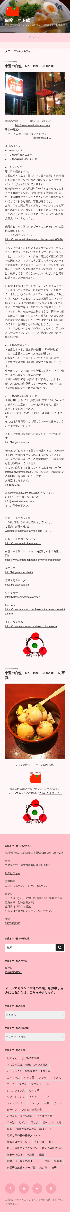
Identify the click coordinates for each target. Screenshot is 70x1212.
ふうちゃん (13, 1077)
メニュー (37, 37)
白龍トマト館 (17, 20)
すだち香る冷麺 (30, 1058)
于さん (35, 1122)
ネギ (46, 1103)
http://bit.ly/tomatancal (17, 442)
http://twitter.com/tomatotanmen (22, 596)
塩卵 (9, 1128)
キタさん (56, 1077)
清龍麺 (30, 1154)
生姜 (47, 1161)
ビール (57, 1103)
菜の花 (43, 1167)
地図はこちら (12, 873)
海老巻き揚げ (14, 1154)
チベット (34, 1096)
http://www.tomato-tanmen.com (32, 125)
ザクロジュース (40, 1083)
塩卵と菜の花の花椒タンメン (23, 1135)
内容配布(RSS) (13, 972)
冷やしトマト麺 (52, 1122)
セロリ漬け (35, 1090)
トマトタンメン (16, 1103)
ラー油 (11, 1122)
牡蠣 (41, 1154)
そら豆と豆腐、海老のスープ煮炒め (27, 1064)
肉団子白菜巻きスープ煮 (21, 1167)
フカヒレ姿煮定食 (32, 1109)
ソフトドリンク (16, 1096)
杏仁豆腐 (39, 1141)
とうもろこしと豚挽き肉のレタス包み (28, 1071)
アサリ (42, 1077)
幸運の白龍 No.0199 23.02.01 (30, 66)
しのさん (12, 1058)
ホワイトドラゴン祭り (19, 1116)
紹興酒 (58, 1161)
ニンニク (34, 1103)
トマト (47, 1096)
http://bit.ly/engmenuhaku (19, 572)
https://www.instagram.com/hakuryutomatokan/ (31, 626)
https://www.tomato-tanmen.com (23, 543)
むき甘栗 (29, 1077)
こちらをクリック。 (50, 793)
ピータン (12, 1109)
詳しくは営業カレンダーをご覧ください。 (29, 910)
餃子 (54, 1167)
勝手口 (9, 967)
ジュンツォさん (16, 1090)
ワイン (23, 1122)
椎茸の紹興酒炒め (52, 1148)
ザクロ (23, 1083)
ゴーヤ (11, 1083)
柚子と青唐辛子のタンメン (22, 1148)
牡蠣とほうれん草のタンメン (23, 1161)
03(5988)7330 (12, 923)
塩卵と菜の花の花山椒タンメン (34, 1128)
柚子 (51, 1141)
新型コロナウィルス (18, 1141)
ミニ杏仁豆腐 (44, 1116)
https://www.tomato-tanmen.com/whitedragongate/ (33, 559)
